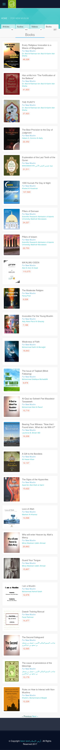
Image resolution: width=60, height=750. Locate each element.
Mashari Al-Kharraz (29, 514)
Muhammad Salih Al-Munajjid (33, 347)
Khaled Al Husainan (30, 188)
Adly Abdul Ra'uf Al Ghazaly (33, 321)
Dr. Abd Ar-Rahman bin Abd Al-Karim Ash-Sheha (38, 54)
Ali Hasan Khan (28, 459)
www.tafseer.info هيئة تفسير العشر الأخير (37, 165)
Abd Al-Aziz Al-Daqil (30, 268)
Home (4, 18)
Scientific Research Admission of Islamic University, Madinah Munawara (38, 217)
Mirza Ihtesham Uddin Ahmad (33, 543)
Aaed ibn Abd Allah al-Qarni (33, 485)
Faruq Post (26, 295)
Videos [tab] (36, 27)
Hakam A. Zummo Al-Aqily (32, 138)
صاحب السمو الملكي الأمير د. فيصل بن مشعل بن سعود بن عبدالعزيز (38, 643)
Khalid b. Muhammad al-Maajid (34, 697)
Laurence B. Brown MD (31, 432)
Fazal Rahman (28, 617)
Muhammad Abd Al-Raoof (32, 407)
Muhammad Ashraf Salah (32, 591)
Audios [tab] (22, 27)
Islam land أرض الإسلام (30, 740)
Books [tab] (51, 27)
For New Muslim (19, 18)
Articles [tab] (8, 27)
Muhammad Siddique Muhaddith (35, 379)
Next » (35, 716)
